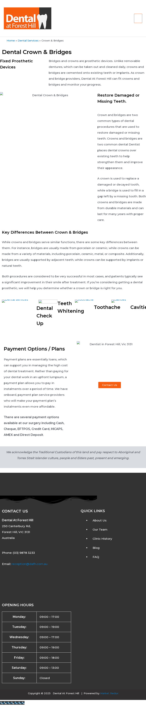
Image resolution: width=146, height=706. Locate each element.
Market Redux (109, 693)
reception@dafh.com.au (30, 564)
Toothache (107, 307)
